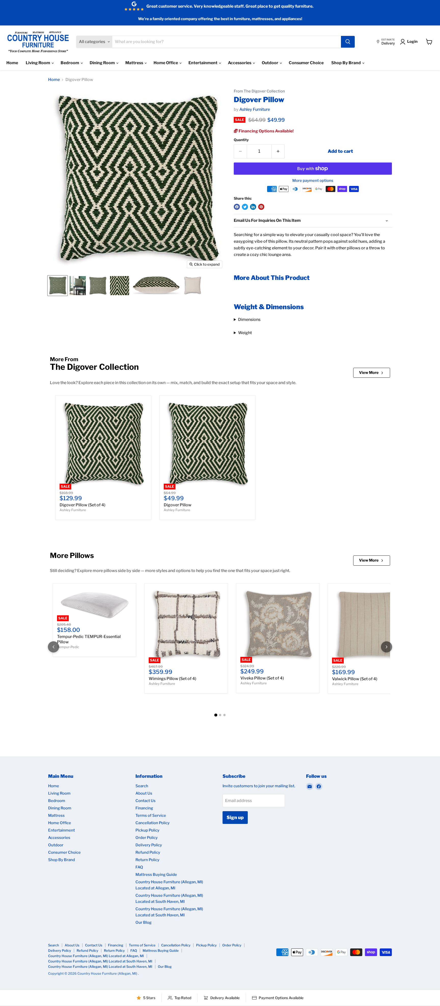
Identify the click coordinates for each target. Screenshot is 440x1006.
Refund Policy (147, 852)
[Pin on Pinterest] (261, 207)
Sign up (235, 817)
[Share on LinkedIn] (253, 207)
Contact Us (145, 800)
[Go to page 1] (215, 714)
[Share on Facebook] (237, 207)
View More (369, 372)
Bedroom (70, 62)
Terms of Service (150, 815)
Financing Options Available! (266, 131)
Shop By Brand (346, 62)
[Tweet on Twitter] (245, 207)
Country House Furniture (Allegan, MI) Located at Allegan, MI (96, 956)
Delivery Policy (148, 845)
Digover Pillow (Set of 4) (82, 504)
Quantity (241, 140)
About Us (143, 793)
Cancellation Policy (152, 823)
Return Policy (147, 860)
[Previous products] (53, 646)
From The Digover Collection (259, 91)
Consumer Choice (306, 62)
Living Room (38, 62)
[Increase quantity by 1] (278, 151)
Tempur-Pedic (68, 647)
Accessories (240, 62)
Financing (144, 808)
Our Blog (143, 922)
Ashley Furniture (254, 109)
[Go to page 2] (220, 715)
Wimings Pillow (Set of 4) (172, 678)
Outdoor (270, 62)
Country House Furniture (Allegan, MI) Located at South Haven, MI (100, 961)
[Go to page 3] (224, 715)
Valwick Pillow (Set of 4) (354, 678)
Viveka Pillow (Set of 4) (262, 678)
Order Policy (146, 837)
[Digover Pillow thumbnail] (57, 286)
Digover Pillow (177, 504)
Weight (245, 332)
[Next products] (386, 646)
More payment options (312, 181)
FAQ (139, 867)
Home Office (166, 62)
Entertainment (203, 62)
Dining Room (103, 62)
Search (141, 786)
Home (12, 62)
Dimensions (249, 319)
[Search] (348, 42)
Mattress (134, 62)
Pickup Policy (147, 830)
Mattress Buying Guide (156, 874)
